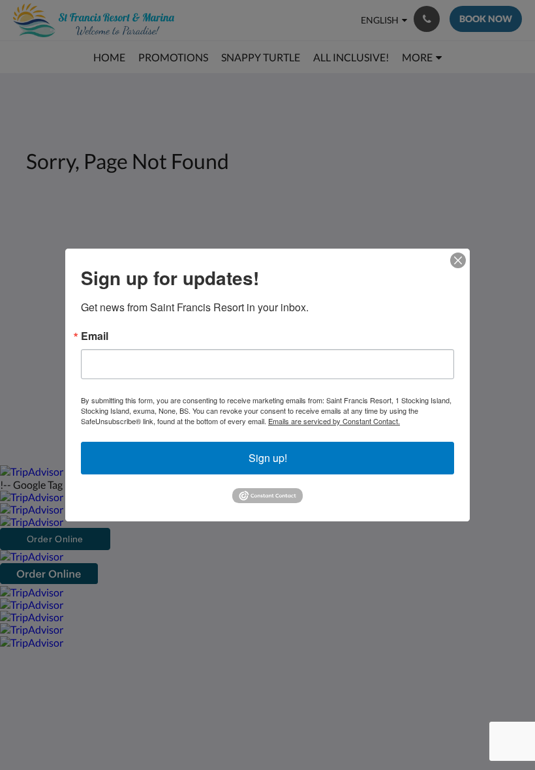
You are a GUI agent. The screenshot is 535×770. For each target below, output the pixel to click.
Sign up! (268, 457)
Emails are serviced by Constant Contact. (334, 421)
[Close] (458, 260)
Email (94, 336)
